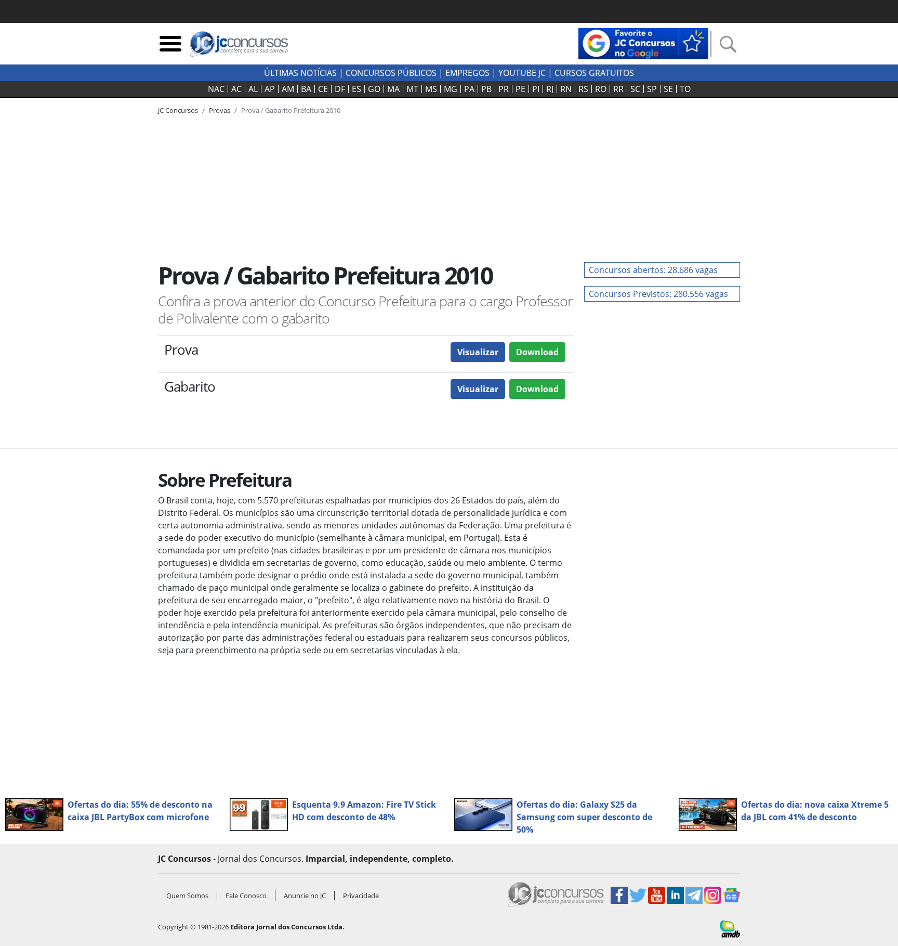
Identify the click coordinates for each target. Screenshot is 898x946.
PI (535, 89)
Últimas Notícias (300, 73)
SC (635, 89)
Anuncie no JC (305, 895)
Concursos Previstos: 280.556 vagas (658, 294)
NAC (216, 89)
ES (356, 89)
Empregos (467, 73)
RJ (549, 89)
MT (412, 89)
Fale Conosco (246, 895)
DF (340, 89)
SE (668, 89)
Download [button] (537, 352)
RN (566, 89)
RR (618, 89)
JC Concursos (178, 110)
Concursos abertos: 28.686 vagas (653, 270)
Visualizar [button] (477, 352)
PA (469, 89)
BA (306, 89)
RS (583, 89)
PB (486, 89)
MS (431, 89)
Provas (219, 110)
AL (253, 89)
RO (600, 89)
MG (450, 89)
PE (520, 89)
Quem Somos (187, 895)
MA (393, 89)
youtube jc (522, 73)
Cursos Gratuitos (594, 73)
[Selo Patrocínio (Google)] (643, 42)
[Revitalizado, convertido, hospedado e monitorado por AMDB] (730, 928)
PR (503, 89)
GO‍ (374, 89)
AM (288, 89)
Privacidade (361, 895)
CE (323, 89)
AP (270, 89)
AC (236, 89)
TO (685, 89)
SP (652, 89)
